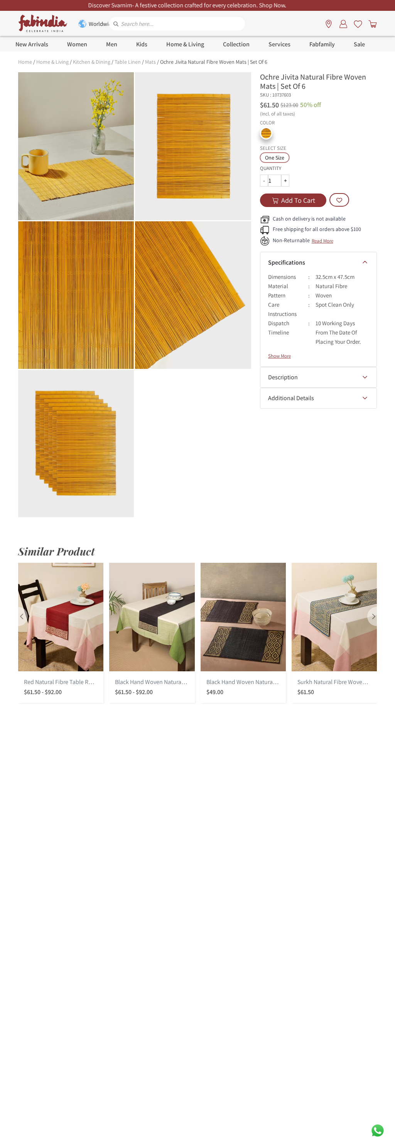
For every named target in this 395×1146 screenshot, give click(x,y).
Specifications (286, 262)
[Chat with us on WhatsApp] (377, 1130)
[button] (266, 133)
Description (283, 377)
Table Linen (128, 61)
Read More (322, 241)
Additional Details (291, 398)
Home (25, 61)
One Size (274, 157)
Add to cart (298, 200)
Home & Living (52, 61)
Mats (150, 61)
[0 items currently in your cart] (371, 23)
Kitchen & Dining (91, 61)
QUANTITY (270, 168)
